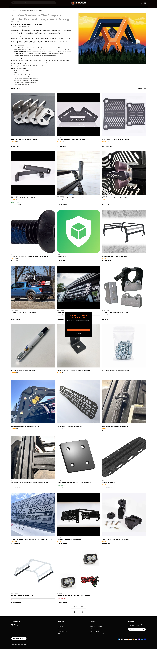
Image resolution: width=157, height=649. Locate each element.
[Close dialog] (91, 313)
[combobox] (33, 2)
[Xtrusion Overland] (78, 3)
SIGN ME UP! (78, 329)
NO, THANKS (78, 333)
